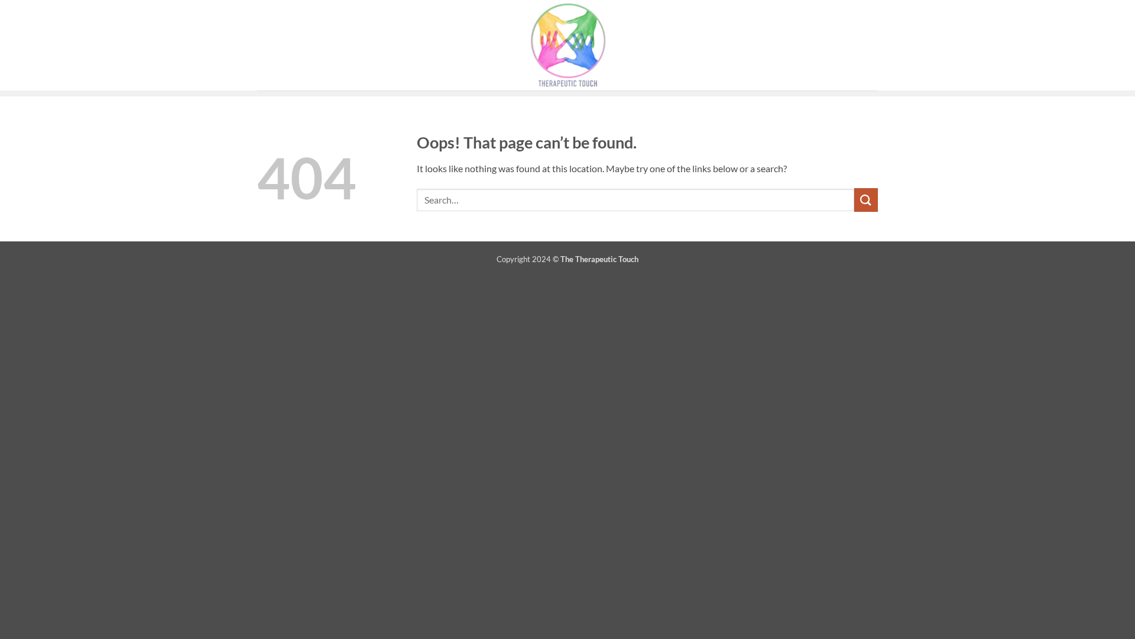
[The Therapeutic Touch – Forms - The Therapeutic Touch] (567, 45)
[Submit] (866, 199)
